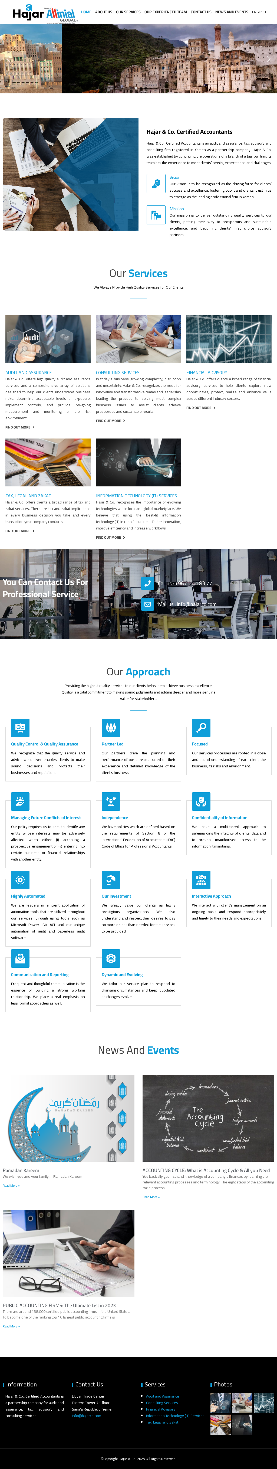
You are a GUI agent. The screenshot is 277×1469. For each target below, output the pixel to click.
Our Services (128, 11)
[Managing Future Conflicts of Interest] (20, 801)
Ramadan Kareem (21, 1170)
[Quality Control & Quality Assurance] (20, 728)
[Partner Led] (111, 728)
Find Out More (17, 427)
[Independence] (111, 801)
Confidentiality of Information (220, 817)
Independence (115, 817)
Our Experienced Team (165, 11)
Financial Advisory (206, 372)
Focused (200, 744)
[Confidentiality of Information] (201, 801)
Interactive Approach (211, 896)
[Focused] (201, 728)
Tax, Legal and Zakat (28, 496)
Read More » (11, 1185)
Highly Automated (28, 896)
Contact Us (201, 11)
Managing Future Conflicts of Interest (46, 817)
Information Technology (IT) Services (136, 496)
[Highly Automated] (20, 880)
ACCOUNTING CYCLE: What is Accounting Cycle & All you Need (206, 1170)
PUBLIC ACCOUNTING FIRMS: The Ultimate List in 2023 (59, 1305)
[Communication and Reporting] (20, 958)
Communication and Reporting (40, 974)
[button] (8, 58)
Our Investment (116, 896)
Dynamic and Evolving (122, 974)
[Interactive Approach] (201, 880)
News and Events (231, 11)
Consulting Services (118, 372)
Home (86, 11)
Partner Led (113, 744)
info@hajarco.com (86, 1415)
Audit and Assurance (28, 372)
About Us (103, 11)
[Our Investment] (111, 880)
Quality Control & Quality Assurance (44, 744)
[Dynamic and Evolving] (111, 958)
